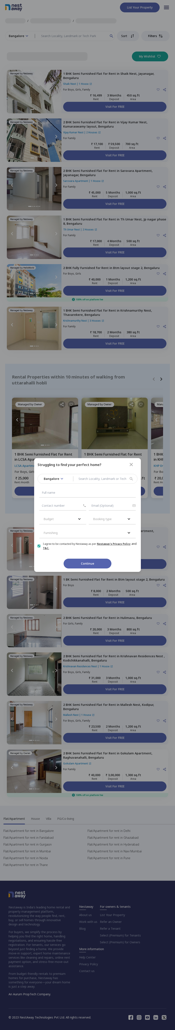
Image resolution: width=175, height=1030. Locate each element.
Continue (87, 563)
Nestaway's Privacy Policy (114, 544)
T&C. (46, 548)
